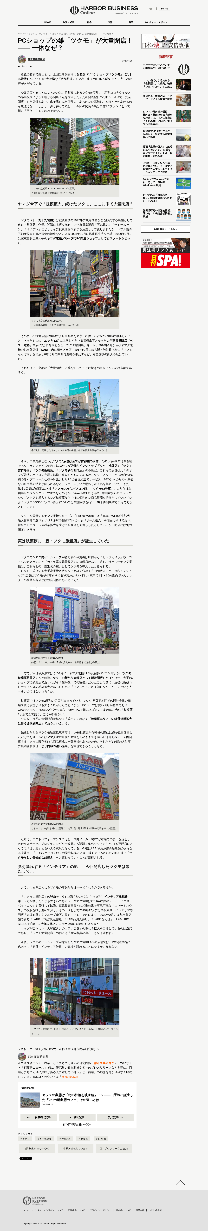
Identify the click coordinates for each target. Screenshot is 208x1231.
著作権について (123, 1210)
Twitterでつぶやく (39, 1148)
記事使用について (76, 1210)
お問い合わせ (155, 1210)
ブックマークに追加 (114, 1148)
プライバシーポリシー (100, 1210)
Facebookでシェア (77, 1148)
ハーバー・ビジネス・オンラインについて (43, 1210)
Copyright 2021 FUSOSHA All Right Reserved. (44, 1223)
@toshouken (70, 1076)
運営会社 (140, 1210)
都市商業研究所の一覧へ (77, 1124)
